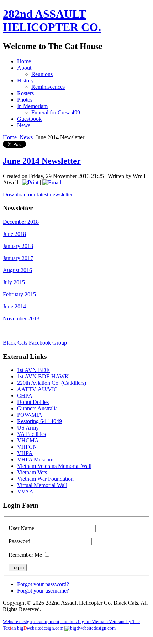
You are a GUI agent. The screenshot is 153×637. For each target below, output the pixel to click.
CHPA (24, 396)
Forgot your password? (43, 584)
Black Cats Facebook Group (35, 343)
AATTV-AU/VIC (37, 389)
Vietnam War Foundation (45, 479)
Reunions (42, 74)
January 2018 (18, 246)
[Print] (30, 182)
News (23, 125)
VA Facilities (31, 434)
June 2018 (14, 234)
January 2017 (18, 258)
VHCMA (28, 440)
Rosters (25, 93)
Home (24, 61)
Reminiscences (48, 87)
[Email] (51, 182)
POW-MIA (29, 415)
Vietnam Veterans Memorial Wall (54, 466)
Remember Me (25, 555)
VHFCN (27, 447)
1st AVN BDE (33, 370)
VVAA (25, 491)
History (25, 80)
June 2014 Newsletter (42, 161)
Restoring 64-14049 (39, 421)
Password (19, 541)
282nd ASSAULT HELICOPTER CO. (52, 20)
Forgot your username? (43, 591)
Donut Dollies (33, 402)
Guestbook (29, 119)
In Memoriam (32, 106)
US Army (28, 428)
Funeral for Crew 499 (55, 112)
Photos (24, 100)
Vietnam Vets (32, 472)
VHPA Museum (35, 460)
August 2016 (17, 270)
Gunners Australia (37, 408)
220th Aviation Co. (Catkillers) (51, 383)
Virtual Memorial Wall (42, 485)
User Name (21, 528)
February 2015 (19, 294)
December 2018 (21, 222)
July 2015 (14, 282)
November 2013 (21, 318)
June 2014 (14, 306)
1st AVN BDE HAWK (43, 376)
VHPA (25, 453)
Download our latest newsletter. (38, 194)
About (24, 68)
